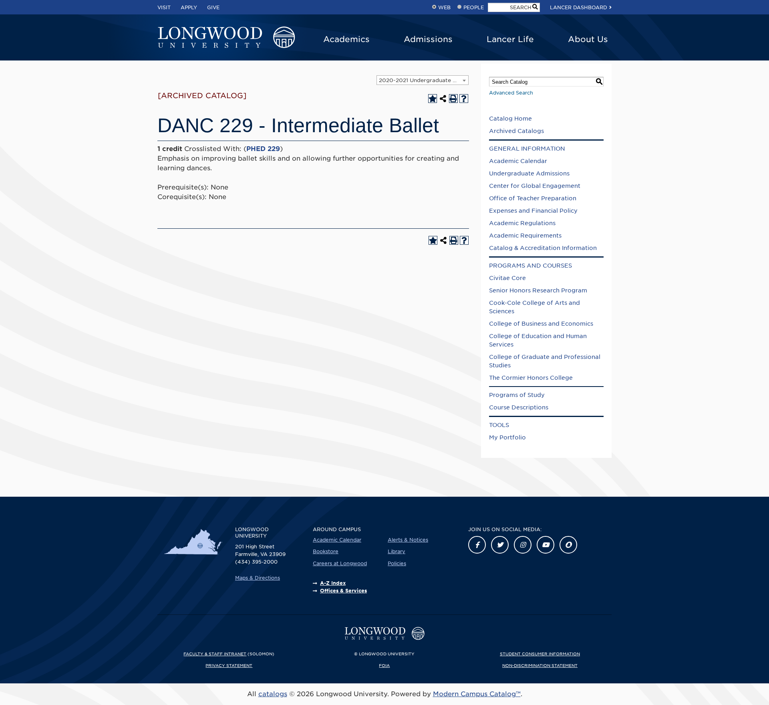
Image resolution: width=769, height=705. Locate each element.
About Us (588, 39)
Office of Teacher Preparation (532, 198)
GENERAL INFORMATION (527, 148)
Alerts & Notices (408, 540)
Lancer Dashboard (578, 7)
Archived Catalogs (516, 131)
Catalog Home (510, 118)
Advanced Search (511, 93)
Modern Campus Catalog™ (477, 694)
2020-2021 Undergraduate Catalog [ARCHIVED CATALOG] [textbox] (423, 80)
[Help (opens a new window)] (463, 98)
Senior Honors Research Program (538, 290)
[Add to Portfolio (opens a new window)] (432, 98)
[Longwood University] (226, 37)
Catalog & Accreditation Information (543, 248)
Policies (397, 563)
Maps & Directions (257, 578)
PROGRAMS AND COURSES (530, 265)
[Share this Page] (443, 98)
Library (396, 551)
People (473, 7)
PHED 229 (263, 149)
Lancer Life (510, 39)
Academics (346, 39)
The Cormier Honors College (531, 378)
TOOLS (499, 425)
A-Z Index (333, 583)
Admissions (428, 39)
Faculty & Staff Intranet (214, 653)
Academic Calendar (518, 161)
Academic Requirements (525, 235)
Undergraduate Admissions (529, 173)
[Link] (477, 545)
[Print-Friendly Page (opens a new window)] (453, 98)
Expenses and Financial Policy (533, 210)
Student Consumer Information (540, 653)
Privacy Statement (228, 665)
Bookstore (325, 551)
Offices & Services (343, 591)
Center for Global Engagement (534, 186)
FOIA (384, 665)
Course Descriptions (518, 407)
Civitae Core (507, 278)
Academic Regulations (522, 223)
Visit (164, 7)
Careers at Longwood (340, 563)
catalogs (272, 694)
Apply (189, 7)
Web (444, 7)
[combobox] (422, 80)
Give (213, 7)
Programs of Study (517, 395)
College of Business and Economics (541, 323)
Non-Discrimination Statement (540, 665)
